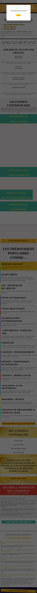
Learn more (18, 15)
